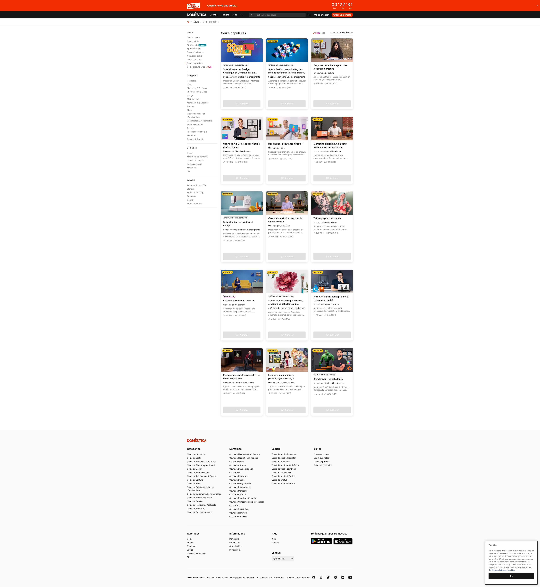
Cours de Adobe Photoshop (284, 454)
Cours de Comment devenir (199, 512)
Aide (274, 539)
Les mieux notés (194, 59)
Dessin (190, 153)
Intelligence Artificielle (197, 131)
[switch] (323, 33)
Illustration (191, 81)
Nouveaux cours (194, 56)
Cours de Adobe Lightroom (284, 469)
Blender (190, 189)
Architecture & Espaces (197, 102)
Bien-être (191, 135)
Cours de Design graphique (242, 469)
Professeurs (234, 550)
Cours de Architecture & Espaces (202, 476)
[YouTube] (350, 577)
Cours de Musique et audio (199, 497)
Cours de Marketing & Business (201, 461)
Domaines (235, 448)
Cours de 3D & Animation (198, 472)
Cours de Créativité (238, 516)
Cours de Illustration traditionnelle (244, 454)
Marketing (191, 167)
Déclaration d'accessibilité (298, 577)
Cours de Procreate (281, 461)
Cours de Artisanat (237, 465)
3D (188, 171)
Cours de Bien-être (195, 508)
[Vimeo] (343, 577)
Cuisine (190, 128)
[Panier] (309, 14)
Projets (225, 14)
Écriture (190, 106)
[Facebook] (313, 577)
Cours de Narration (238, 513)
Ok (511, 576)
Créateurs (191, 546)
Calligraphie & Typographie (199, 121)
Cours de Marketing (238, 491)
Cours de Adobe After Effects (285, 465)
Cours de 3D (235, 505)
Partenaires (234, 542)
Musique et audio (195, 124)
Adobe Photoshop (195, 192)
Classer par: (340, 32)
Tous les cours (193, 37)
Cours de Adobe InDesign (283, 476)
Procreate (191, 196)
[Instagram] (321, 577)
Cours (213, 14)
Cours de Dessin (236, 461)
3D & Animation (194, 99)
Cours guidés (193, 41)
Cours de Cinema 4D (281, 472)
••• (241, 14)
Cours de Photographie (240, 487)
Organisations (235, 546)
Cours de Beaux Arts (238, 476)
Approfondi (196, 45)
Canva (190, 200)
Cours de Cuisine (194, 501)
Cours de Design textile (240, 483)
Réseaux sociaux (194, 164)
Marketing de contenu (197, 156)
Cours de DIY (235, 472)
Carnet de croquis (195, 160)
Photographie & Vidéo (197, 92)
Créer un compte (342, 14)
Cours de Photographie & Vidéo (201, 465)
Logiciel (276, 448)
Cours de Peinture (237, 494)
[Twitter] (328, 577)
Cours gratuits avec (196, 67)
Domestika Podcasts (196, 553)
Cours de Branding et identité (242, 498)
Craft (189, 84)
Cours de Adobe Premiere (283, 483)
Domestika (234, 539)
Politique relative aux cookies (270, 577)
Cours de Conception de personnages (246, 502)
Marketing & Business (197, 88)
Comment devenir (195, 139)
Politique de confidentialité (242, 577)
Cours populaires (194, 63)
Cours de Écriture (195, 480)
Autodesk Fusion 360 (197, 185)
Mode (189, 110)
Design (190, 95)
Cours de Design (194, 469)
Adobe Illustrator (194, 203)
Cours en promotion (323, 465)
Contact (275, 542)
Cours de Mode (194, 483)
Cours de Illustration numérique (243, 458)
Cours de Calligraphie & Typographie (204, 494)
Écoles (190, 550)
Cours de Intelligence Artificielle (201, 505)
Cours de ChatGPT (280, 480)
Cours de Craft (194, 458)
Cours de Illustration (196, 454)
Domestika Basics (195, 52)
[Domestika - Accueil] (196, 14)
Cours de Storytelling (239, 509)
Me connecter (321, 14)
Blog (189, 557)
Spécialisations (194, 48)
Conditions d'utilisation (217, 577)
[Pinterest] (335, 577)
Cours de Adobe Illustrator (284, 458)
